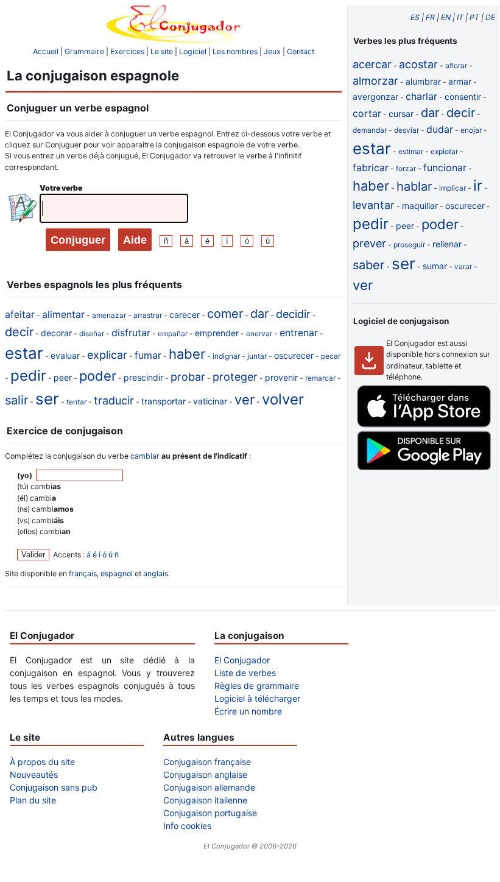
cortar (367, 113)
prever (369, 243)
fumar (148, 355)
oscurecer (294, 355)
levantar (374, 205)
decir (19, 332)
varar (463, 266)
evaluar (65, 355)
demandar (370, 130)
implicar (452, 187)
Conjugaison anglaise (205, 774)
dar (259, 313)
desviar (406, 130)
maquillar (420, 205)
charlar (421, 96)
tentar (76, 401)
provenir (281, 377)
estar (24, 353)
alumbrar (423, 81)
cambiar (145, 455)
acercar (372, 64)
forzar (406, 168)
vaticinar (210, 401)
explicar (107, 354)
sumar (435, 266)
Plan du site (33, 800)
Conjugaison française (207, 762)
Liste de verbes (245, 673)
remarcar (320, 378)
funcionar (445, 167)
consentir (463, 96)
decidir (293, 314)
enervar (259, 333)
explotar (444, 151)
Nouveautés (34, 774)
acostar (418, 64)
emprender (217, 333)
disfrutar (130, 332)
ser (47, 398)
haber (187, 354)
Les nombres (235, 51)
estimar (410, 151)
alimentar (63, 314)
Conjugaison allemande (209, 787)
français (83, 573)
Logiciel (192, 51)
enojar (471, 130)
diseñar (91, 333)
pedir (28, 375)
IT (460, 17)
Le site (161, 51)
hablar (414, 186)
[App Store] (424, 424)
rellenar (447, 244)
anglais (155, 573)
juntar (257, 356)
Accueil (45, 51)
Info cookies (187, 825)
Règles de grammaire (256, 685)
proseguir (409, 244)
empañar (173, 333)
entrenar (299, 332)
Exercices (127, 51)
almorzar (375, 80)
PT (474, 17)
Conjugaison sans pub (53, 787)
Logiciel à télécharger (257, 698)
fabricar (371, 167)
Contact (300, 51)
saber (368, 265)
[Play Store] (424, 467)
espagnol (116, 573)
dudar (439, 129)
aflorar (456, 65)
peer (63, 377)
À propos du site (42, 762)
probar (188, 376)
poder (97, 376)
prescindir (143, 377)
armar (459, 81)
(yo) (25, 475)
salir (16, 400)
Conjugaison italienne (205, 800)
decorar (56, 333)
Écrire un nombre (248, 711)
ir (477, 185)
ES (415, 17)
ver (244, 399)
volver (283, 399)
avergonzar (375, 96)
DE (490, 17)
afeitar (20, 314)
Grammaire (84, 51)
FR (430, 17)
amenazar (109, 315)
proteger (235, 376)
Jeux (272, 51)
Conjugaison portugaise (210, 813)
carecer (184, 314)
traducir (114, 400)
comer (225, 313)
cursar (401, 113)
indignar (226, 356)
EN (446, 17)
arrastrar (147, 315)
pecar (330, 356)
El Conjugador (242, 660)
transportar (163, 401)
